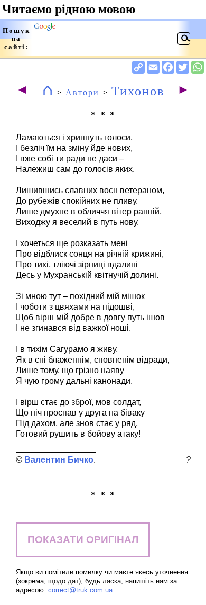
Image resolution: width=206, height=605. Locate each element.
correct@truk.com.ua (80, 590)
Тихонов (137, 91)
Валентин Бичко (58, 459)
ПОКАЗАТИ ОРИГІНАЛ (82, 539)
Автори (82, 92)
